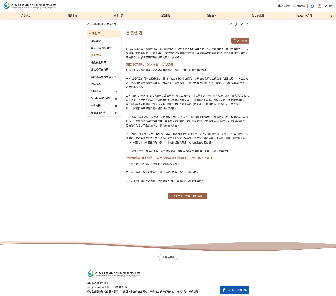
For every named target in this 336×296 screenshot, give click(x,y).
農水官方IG (319, 6)
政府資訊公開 (304, 15)
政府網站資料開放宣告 (103, 76)
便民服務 (165, 15)
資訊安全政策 (98, 62)
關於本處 (72, 15)
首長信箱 (96, 55)
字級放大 (246, 24)
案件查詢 (242, 40)
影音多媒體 (258, 15)
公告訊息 (26, 15)
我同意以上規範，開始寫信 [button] (187, 196)
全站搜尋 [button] (331, 15)
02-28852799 (100, 283)
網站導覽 (96, 40)
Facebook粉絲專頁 (237, 290)
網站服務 (98, 24)
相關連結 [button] (96, 91)
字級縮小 (241, 24)
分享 (230, 24)
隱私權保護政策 (100, 69)
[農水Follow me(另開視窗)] (311, 6)
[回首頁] (142, 274)
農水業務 (119, 15)
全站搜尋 (96, 84)
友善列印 (235, 24)
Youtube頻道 (98, 112)
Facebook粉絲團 (100, 98)
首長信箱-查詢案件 (101, 48)
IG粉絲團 (96, 105)
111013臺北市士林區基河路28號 (111, 287)
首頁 (88, 24)
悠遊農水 (212, 15)
